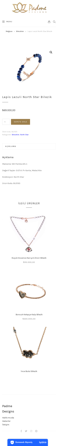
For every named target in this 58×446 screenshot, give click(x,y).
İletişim (5, 424)
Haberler (6, 421)
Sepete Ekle (20, 122)
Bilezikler (20, 31)
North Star (24, 135)
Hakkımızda (8, 417)
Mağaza (9, 31)
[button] (51, 52)
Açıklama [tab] (10, 146)
